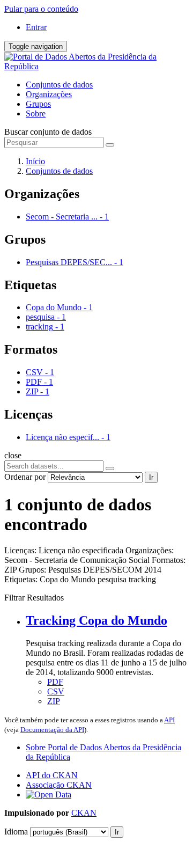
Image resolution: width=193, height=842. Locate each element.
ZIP (53, 701)
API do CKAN (52, 775)
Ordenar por (25, 476)
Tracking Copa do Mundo (96, 620)
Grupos (38, 103)
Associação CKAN (59, 784)
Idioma (16, 831)
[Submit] (110, 145)
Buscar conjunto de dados (48, 131)
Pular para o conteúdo (41, 8)
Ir (151, 477)
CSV (55, 691)
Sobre (36, 113)
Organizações (49, 94)
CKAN (83, 812)
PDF (55, 681)
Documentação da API (52, 730)
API (169, 720)
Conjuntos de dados (59, 84)
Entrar (36, 27)
